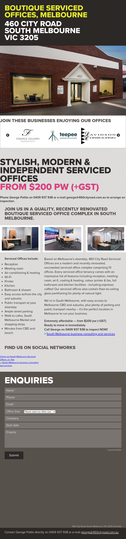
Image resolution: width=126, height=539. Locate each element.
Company (12, 418)
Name (11, 390)
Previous (8, 135)
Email (10, 404)
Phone (11, 397)
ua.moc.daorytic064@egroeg (86, 197)
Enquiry (11, 432)
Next (117, 135)
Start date (12, 425)
